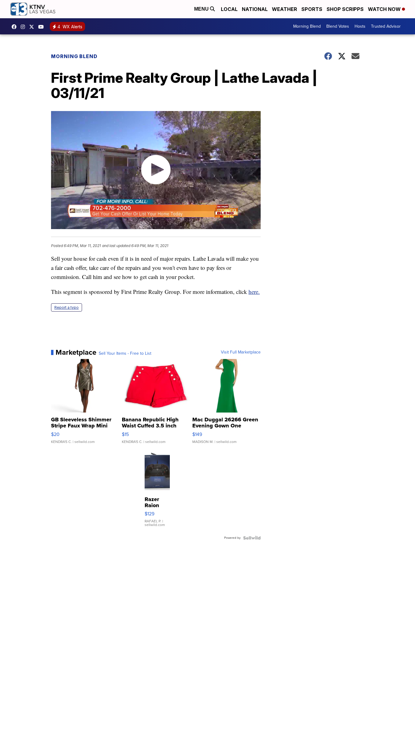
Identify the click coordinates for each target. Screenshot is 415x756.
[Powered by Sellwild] (252, 538)
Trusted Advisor (386, 26)
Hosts (360, 26)
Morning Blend (307, 26)
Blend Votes (337, 26)
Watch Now (385, 9)
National (255, 9)
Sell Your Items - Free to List (125, 353)
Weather (284, 9)
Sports (311, 9)
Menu (202, 9)
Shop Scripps (345, 9)
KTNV (33, 26)
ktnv (24, 26)
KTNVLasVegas (15, 26)
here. (254, 291)
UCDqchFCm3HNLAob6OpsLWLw (42, 26)
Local (229, 9)
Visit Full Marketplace (241, 352)
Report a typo (66, 307)
